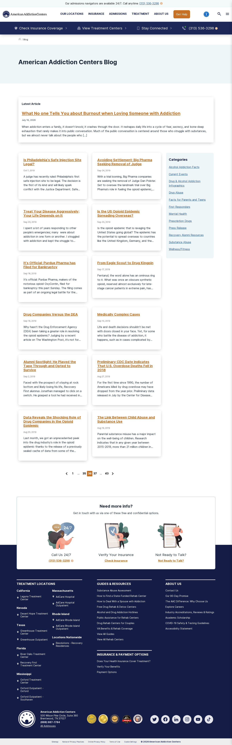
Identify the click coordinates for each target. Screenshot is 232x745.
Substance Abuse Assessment (114, 590)
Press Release (177, 228)
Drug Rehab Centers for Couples (115, 623)
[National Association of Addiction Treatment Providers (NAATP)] (137, 718)
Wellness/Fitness (179, 249)
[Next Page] (112, 473)
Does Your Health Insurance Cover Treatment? (123, 661)
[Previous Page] (66, 473)
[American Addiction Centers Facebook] (165, 719)
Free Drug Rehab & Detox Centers (116, 606)
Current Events (178, 174)
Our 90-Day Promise (176, 595)
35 (84, 473)
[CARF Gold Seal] (91, 718)
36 (90, 473)
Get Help (181, 14)
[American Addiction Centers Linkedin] (176, 719)
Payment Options (107, 672)
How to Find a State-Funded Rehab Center (121, 595)
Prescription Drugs (180, 221)
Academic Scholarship (177, 617)
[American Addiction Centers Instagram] (187, 719)
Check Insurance (116, 560)
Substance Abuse (180, 242)
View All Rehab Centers (110, 639)
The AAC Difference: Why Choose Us (186, 601)
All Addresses (48, 725)
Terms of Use (114, 742)
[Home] (25, 14)
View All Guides (105, 634)
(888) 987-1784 (50, 722)
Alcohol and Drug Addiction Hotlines (117, 612)
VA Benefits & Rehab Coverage (115, 628)
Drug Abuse (176, 192)
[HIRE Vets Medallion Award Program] (114, 718)
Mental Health (178, 213)
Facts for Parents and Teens (187, 199)
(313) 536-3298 (149, 3)
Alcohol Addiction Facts (184, 167)
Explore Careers (174, 606)
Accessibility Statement (178, 628)
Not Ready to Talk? (171, 560)
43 (107, 473)
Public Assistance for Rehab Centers (118, 617)
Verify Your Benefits (108, 666)
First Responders (179, 207)
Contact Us (171, 590)
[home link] (19, 39)
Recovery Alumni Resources (186, 235)
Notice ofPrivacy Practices (73, 742)
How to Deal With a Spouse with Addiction (121, 601)
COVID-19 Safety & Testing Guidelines (187, 623)
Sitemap (55, 742)
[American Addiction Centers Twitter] (154, 719)
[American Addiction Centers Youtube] (198, 719)
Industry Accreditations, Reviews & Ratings (189, 612)
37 (95, 473)
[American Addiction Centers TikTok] (209, 719)
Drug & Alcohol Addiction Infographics (184, 183)
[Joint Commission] (103, 718)
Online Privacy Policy (96, 742)
